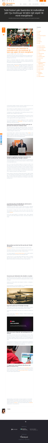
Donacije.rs (16, 402)
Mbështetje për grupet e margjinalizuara (42, 63)
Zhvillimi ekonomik (41, 53)
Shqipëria (39, 31)
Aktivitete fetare (40, 66)
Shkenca (39, 59)
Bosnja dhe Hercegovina (42, 35)
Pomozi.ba (11, 212)
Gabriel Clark (17, 65)
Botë (39, 32)
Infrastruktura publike (41, 56)
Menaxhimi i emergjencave (40, 73)
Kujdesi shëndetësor (41, 76)
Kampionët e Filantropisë (42, 50)
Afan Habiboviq (26, 367)
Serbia (39, 43)
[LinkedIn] (1, 141)
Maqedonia (40, 41)
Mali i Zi (39, 37)
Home (9, 18)
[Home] (8, 4)
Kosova (39, 40)
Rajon (39, 34)
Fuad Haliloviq (9, 247)
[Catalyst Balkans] (7, 1)
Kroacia (39, 38)
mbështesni (31, 402)
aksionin (17, 313)
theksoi (29, 132)
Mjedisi (39, 74)
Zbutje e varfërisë (41, 69)
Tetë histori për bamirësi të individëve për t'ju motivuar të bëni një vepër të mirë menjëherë (20, 50)
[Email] (1, 143)
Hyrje (45, 0)
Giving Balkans (20, 121)
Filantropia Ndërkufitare (41, 47)
